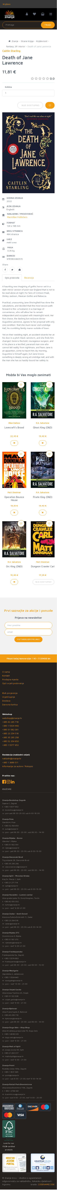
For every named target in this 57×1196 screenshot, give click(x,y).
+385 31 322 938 (11, 996)
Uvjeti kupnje (8, 697)
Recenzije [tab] (29, 277)
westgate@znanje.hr (14, 980)
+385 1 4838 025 (11, 1034)
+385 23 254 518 (10, 733)
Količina (8, 87)
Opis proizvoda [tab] (12, 277)
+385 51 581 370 (11, 939)
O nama (6, 671)
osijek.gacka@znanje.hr (15, 999)
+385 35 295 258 (10, 737)
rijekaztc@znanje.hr (13, 942)
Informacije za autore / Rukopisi (17, 766)
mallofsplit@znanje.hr (14, 1056)
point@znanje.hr (12, 1075)
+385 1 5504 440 (10, 725)
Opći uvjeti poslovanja (13, 683)
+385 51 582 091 (10, 729)
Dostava (6, 700)
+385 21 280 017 (11, 1053)
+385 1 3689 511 (10, 762)
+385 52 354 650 (10, 741)
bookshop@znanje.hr (14, 810)
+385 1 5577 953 (10, 745)
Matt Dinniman (14, 492)
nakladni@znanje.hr (11, 758)
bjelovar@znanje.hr (13, 1018)
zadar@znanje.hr (12, 924)
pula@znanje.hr (11, 829)
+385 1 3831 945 (11, 1072)
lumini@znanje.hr (12, 905)
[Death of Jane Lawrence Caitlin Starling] (5, 269)
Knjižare (6, 4)
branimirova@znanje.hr (15, 1094)
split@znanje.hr (11, 886)
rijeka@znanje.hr (12, 848)
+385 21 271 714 (11, 882)
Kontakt (6, 675)
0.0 (52, 78)
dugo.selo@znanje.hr (14, 1037)
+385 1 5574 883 (11, 958)
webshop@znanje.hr (12, 718)
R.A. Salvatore (42, 423)
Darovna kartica (10, 704)
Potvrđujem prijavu (28, 639)
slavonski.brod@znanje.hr (16, 867)
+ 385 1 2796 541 (11, 1091)
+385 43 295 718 (10, 722)
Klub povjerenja (9, 693)
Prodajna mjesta (10, 679)
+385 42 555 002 (11, 901)
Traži (47, 25)
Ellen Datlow (14, 423)
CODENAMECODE (46, 1184)
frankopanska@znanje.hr (15, 961)
